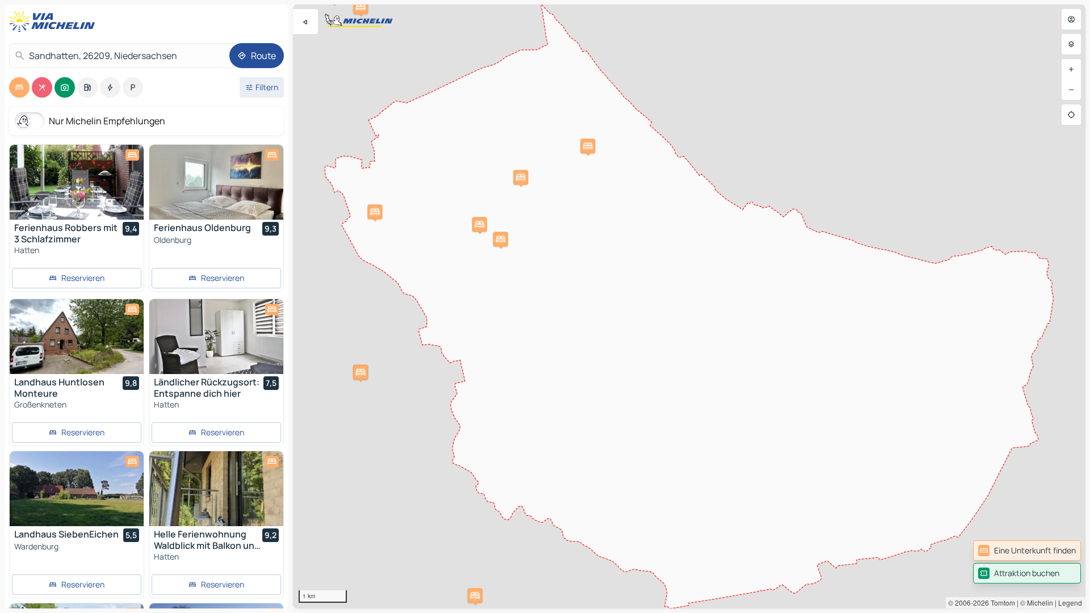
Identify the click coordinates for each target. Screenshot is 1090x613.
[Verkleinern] (1071, 89)
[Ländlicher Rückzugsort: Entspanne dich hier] (216, 336)
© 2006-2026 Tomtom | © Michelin (1000, 602)
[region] (689, 306)
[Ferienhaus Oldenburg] (216, 182)
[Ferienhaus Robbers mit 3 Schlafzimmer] (77, 182)
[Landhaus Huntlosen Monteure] (77, 336)
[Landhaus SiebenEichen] (77, 488)
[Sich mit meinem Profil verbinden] (1071, 19)
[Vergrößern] (1071, 69)
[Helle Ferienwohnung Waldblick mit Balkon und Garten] (216, 488)
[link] (1027, 550)
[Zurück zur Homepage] (54, 21)
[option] (19, 87)
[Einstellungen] (1071, 44)
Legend (1070, 602)
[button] (500, 239)
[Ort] (1071, 114)
